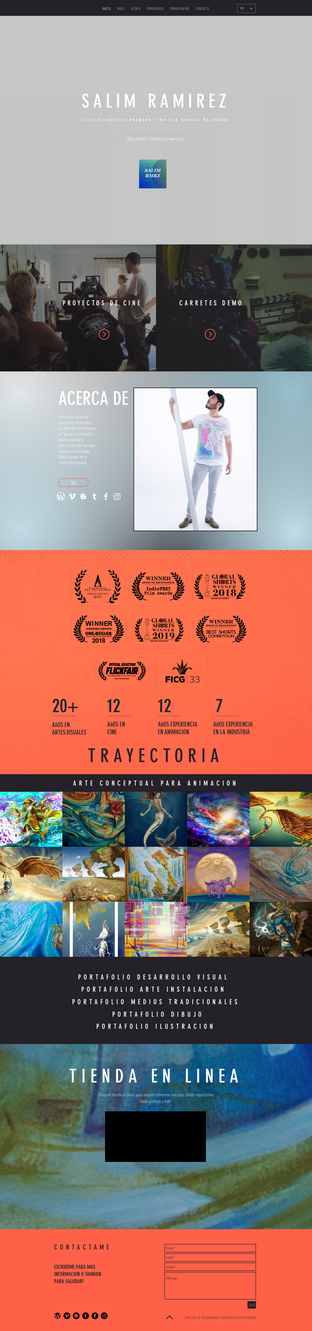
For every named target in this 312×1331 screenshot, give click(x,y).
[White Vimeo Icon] (72, 496)
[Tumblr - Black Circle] (85, 1315)
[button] (31, 819)
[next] (303, 878)
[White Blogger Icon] (83, 496)
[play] (303, 953)
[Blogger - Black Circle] (76, 1315)
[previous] (9, 878)
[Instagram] (117, 496)
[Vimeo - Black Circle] (66, 1315)
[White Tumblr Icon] (94, 496)
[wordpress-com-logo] (57, 1315)
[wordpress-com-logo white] (60, 496)
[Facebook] (105, 496)
